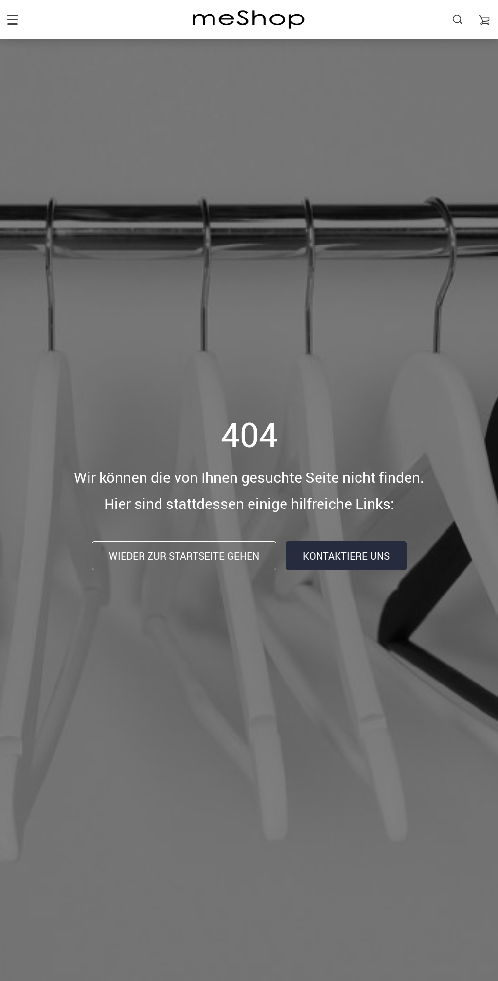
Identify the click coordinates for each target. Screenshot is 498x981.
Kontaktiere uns (346, 555)
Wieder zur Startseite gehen (184, 555)
